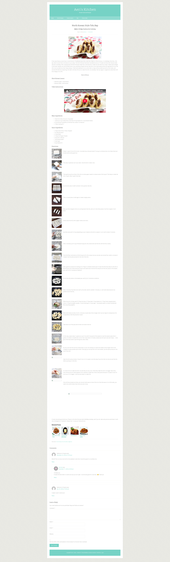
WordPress (99, 552)
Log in (102, 552)
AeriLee (61, 467)
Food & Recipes (59, 441)
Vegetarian (70, 441)
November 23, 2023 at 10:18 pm (64, 455)
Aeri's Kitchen (85, 9)
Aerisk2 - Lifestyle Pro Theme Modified (81, 552)
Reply (53, 461)
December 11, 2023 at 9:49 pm (66, 469)
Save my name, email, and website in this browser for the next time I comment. (68, 541)
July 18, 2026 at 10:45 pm (63, 489)
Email (51, 528)
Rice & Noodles (65, 441)
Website (51, 534)
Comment (52, 508)
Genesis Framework (92, 552)
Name (51, 521)
